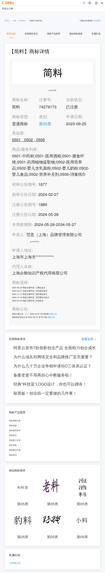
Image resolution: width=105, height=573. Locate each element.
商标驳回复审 (15, 430)
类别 (43, 116)
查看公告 (53, 313)
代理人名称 (22, 266)
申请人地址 (22, 250)
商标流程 (20, 282)
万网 (14, 20)
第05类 (45, 123)
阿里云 (7, 20)
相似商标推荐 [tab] (75, 33)
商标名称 (20, 99)
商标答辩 (13, 435)
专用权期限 (22, 224)
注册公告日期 (24, 214)
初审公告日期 (24, 194)
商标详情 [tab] (11, 33)
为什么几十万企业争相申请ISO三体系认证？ (52, 366)
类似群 (18, 133)
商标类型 (20, 116)
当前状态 (74, 99)
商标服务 (22, 20)
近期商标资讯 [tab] (31, 33)
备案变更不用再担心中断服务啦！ (43, 375)
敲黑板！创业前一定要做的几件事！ (45, 393)
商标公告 (20, 308)
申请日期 (74, 116)
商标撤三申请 (15, 440)
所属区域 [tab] (96, 33)
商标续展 (13, 425)
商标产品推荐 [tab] (53, 33)
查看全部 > (88, 339)
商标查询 (13, 454)
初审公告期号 (24, 184)
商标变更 (13, 445)
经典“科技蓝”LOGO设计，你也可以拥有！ (50, 384)
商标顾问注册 (15, 450)
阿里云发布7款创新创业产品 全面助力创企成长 (54, 347)
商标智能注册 (15, 420)
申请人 (18, 234)
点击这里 (97, 20)
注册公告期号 (24, 204)
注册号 (45, 99)
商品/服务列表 (24, 149)
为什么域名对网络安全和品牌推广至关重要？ (53, 356)
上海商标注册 (15, 563)
